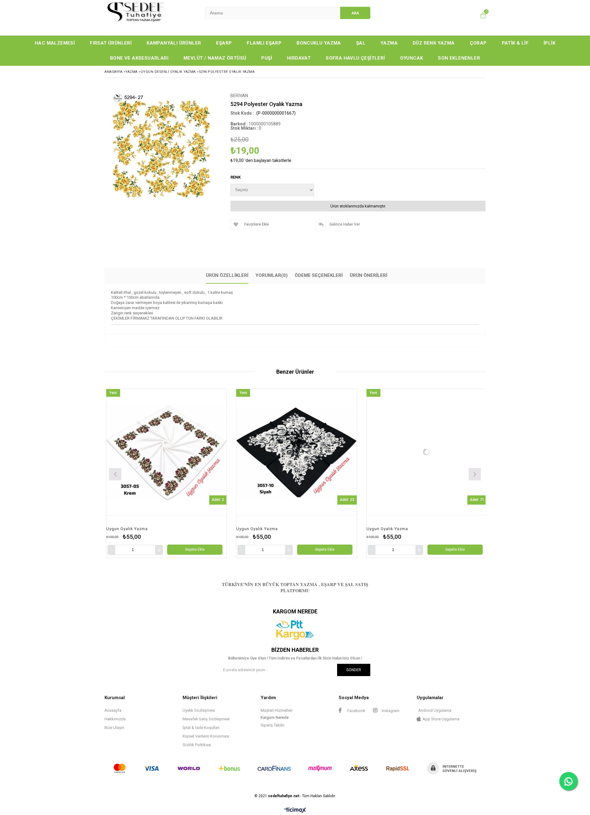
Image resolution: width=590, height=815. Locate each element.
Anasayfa (112, 710)
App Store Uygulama (441, 719)
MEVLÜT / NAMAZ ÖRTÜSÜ (214, 58)
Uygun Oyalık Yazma (138, 528)
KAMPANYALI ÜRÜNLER (174, 43)
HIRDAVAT (299, 58)
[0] (483, 15)
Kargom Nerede (275, 717)
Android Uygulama (434, 710)
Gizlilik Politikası (197, 744)
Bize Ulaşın (114, 727)
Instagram (390, 710)
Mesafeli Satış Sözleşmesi (206, 719)
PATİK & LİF (515, 43)
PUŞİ (266, 58)
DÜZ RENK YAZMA (434, 43)
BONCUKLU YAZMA (319, 43)
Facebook (355, 710)
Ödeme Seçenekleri (319, 275)
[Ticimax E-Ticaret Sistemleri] (295, 810)
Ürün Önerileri (368, 275)
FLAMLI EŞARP (264, 43)
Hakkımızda (115, 719)
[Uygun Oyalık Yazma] (178, 452)
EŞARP (224, 43)
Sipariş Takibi (272, 725)
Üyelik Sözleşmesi (199, 710)
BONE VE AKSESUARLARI (139, 58)
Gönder (353, 670)
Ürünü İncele (208, 473)
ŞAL (360, 43)
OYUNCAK (411, 58)
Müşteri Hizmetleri (277, 710)
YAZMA (389, 43)
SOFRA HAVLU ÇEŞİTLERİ (355, 58)
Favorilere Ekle (177, 473)
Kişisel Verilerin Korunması (206, 736)
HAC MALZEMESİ (55, 43)
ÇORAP (478, 43)
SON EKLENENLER (459, 58)
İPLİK (549, 43)
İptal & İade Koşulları (201, 727)
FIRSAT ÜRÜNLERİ (111, 43)
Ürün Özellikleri (227, 275)
